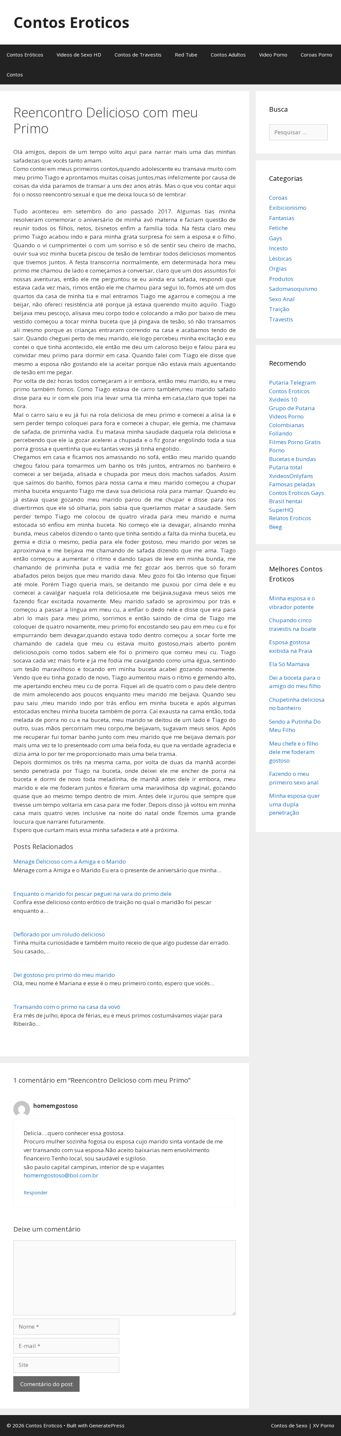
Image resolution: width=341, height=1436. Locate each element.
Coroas (278, 197)
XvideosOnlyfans (291, 476)
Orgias (278, 268)
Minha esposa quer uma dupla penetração (294, 804)
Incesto (278, 248)
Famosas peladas (292, 484)
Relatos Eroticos (290, 518)
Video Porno (273, 54)
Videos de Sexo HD (79, 54)
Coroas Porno (316, 54)
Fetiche (278, 228)
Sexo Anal (282, 299)
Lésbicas (280, 258)
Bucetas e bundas (292, 459)
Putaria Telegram (292, 382)
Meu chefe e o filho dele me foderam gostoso (293, 752)
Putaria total (285, 467)
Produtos (281, 279)
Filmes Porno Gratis (295, 442)
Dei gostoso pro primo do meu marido (64, 975)
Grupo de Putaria (292, 408)
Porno (277, 450)
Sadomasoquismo (293, 289)
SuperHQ (281, 510)
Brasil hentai (285, 501)
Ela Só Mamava (289, 664)
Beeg (275, 527)
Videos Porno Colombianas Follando (286, 425)
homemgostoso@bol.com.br (61, 1175)
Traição (279, 309)
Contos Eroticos (71, 22)
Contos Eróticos (25, 54)
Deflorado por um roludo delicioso (59, 934)
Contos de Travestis (138, 54)
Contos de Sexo (289, 1425)
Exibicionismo (287, 207)
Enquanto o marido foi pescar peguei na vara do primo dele (92, 894)
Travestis (281, 319)
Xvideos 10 (283, 399)
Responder (36, 1192)
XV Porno (323, 1425)
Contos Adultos (228, 54)
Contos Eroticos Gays (296, 493)
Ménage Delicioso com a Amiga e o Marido (69, 861)
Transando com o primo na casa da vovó (66, 1007)
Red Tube (186, 54)
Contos (15, 74)
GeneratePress (107, 1425)
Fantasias (281, 218)
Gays (275, 238)
